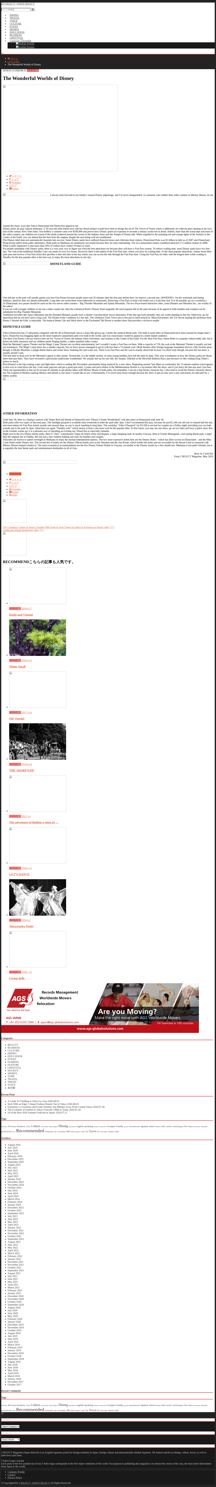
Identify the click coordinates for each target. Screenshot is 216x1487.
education (72, 1126)
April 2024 (13, 1196)
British (13, 1126)
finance (96, 1126)
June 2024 (13, 1193)
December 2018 (16, 1353)
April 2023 (13, 1224)
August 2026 (14, 1144)
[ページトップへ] (2, 1413)
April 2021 (13, 1284)
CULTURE (33, 70)
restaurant (49, 1131)
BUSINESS (14, 1047)
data (50, 1126)
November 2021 (16, 1264)
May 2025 (13, 1173)
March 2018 (14, 1376)
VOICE (11, 1084)
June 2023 (13, 1219)
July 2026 (12, 1147)
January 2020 (14, 1321)
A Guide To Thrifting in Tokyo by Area (33, 1101)
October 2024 (14, 1187)
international (134, 1126)
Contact (11, 1474)
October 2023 (14, 1210)
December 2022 (16, 1230)
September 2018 (16, 1359)
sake (55, 1131)
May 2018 (13, 1370)
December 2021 (16, 1262)
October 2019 (14, 1330)
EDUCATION (15, 1056)
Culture (35, 1126)
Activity (4, 1126)
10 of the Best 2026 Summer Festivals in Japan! (37, 1112)
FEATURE (13, 1065)
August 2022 (14, 1242)
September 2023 (16, 1213)
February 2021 (15, 1290)
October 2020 (14, 1301)
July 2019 (12, 1336)
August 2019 (14, 1333)
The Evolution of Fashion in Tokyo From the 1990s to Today (44, 1109)
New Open (188, 1126)
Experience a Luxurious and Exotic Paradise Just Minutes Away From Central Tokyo (56, 1107)
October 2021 (14, 1267)
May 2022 (13, 1247)
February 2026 (15, 1156)
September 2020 (16, 1304)
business (21, 1126)
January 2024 (14, 1204)
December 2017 (16, 1381)
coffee (28, 1126)
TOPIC (11, 1076)
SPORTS (12, 1073)
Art (9, 1126)
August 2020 (14, 1307)
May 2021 (13, 1281)
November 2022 (16, 1233)
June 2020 (13, 1313)
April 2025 (13, 1176)
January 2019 (14, 1350)
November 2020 (16, 1299)
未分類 (11, 1088)
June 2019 (13, 1339)
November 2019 (16, 1327)
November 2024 (16, 1184)
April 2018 (13, 1373)
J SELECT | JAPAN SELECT (34, 1483)
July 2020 (12, 1310)
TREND (12, 1082)
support (77, 1131)
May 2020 (13, 1316)
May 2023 (13, 1222)
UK (98, 1131)
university (103, 1131)
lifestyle (158, 1126)
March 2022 (14, 1253)
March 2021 (14, 1287)
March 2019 (14, 1344)
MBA (163, 1126)
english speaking (84, 1126)
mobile (169, 1126)
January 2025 (14, 1179)
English (30, 47)
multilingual (178, 1126)
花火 (117, 1131)
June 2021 (13, 1279)
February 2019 (15, 1347)
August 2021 (14, 1273)
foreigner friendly (115, 1126)
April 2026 (13, 1153)
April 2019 (13, 1341)
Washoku (111, 1131)
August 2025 (14, 1164)
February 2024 (15, 1202)
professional (6, 1131)
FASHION (13, 1062)
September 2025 (16, 1162)
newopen (197, 1126)
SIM (68, 1131)
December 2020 (16, 1296)
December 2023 (16, 1207)
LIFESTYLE (14, 1067)
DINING (12, 1053)
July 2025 (12, 1167)
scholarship (62, 1131)
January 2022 (14, 1259)
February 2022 (15, 1256)
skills (72, 1131)
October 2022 (14, 1236)
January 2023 (14, 1227)
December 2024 (16, 1182)
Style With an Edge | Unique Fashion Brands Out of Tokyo (43, 1104)
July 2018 (12, 1364)
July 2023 (12, 1216)
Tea (86, 1131)
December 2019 (16, 1324)
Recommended (30, 1130)
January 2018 (14, 1379)
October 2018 (14, 1356)
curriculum (45, 1126)
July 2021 (12, 1276)
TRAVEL (13, 1079)
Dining (63, 1126)
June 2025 (13, 1170)
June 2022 (13, 1244)
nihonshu (204, 1126)
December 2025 (16, 1159)
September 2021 (16, 1270)
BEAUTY (13, 1045)
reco (13, 1131)
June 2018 (13, 1367)
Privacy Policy (15, 1477)
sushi (83, 1131)
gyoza (126, 1126)
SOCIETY (13, 1070)
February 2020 (15, 1319)
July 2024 (12, 1190)
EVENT (12, 1059)
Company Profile (16, 1472)
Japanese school (147, 1126)
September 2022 (16, 1239)
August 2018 (14, 1361)
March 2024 (14, 1199)
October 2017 (14, 1384)
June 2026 (13, 1150)
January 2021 (14, 1293)
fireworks (103, 1126)
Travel (92, 1131)
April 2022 (13, 1250)
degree (55, 1126)
